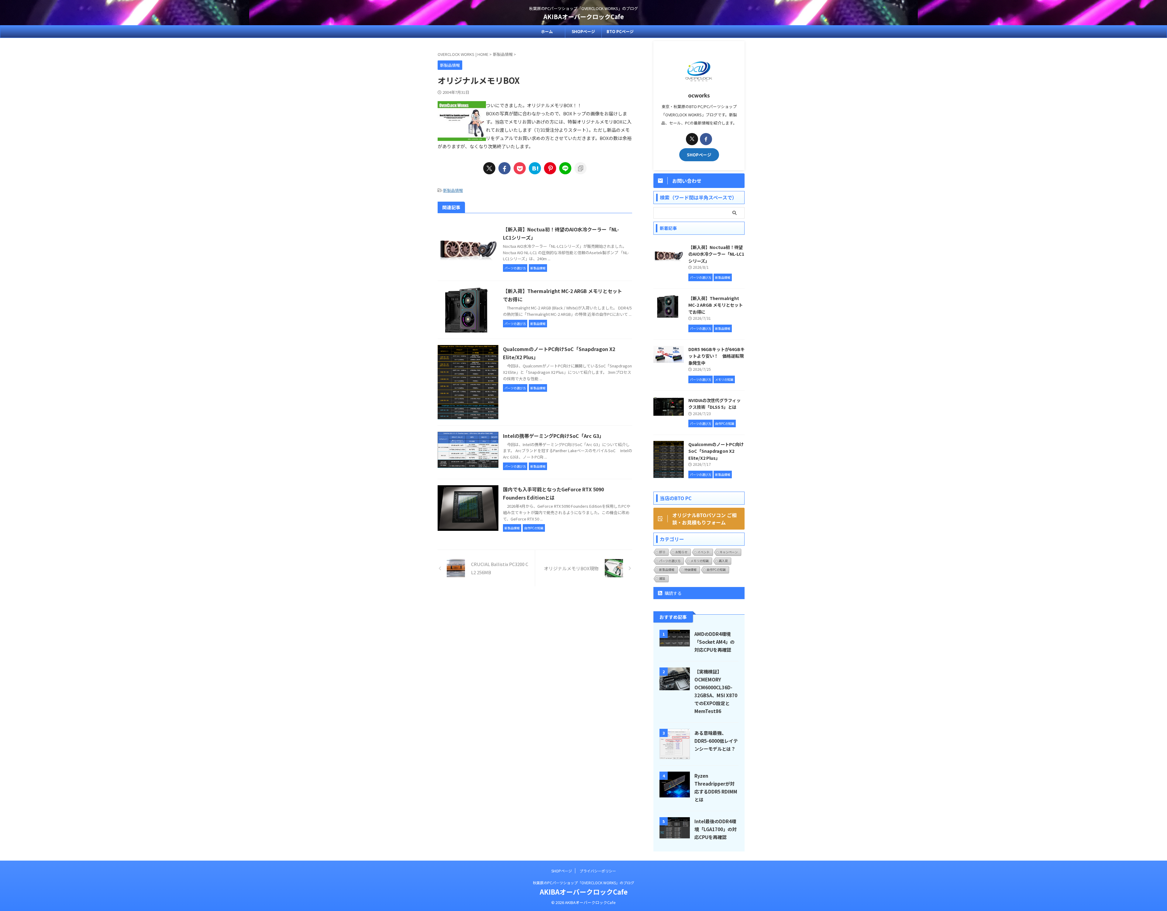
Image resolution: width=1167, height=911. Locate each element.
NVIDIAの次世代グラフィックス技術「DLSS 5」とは (714, 403)
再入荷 (723, 560)
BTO (662, 552)
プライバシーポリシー (598, 870)
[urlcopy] (580, 168)
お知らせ (681, 552)
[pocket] (520, 168)
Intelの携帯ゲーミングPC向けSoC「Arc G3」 (553, 435)
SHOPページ (583, 31)
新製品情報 (453, 190)
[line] (565, 168)
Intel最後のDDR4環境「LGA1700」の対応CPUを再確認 (715, 829)
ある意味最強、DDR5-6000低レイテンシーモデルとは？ (716, 740)
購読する (673, 593)
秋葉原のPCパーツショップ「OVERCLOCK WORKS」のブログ (583, 882)
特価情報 (690, 569)
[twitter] (489, 168)
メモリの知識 (699, 560)
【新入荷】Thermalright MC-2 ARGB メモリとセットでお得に (715, 305)
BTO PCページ (620, 31)
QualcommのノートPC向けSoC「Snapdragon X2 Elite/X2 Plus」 (716, 451)
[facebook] (504, 168)
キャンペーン (729, 552)
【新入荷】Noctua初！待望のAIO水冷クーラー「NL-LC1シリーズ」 (716, 254)
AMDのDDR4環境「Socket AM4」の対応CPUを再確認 (714, 641)
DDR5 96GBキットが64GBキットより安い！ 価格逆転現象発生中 (716, 356)
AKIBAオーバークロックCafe (583, 16)
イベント (703, 552)
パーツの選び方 (669, 560)
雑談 (662, 578)
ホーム (547, 31)
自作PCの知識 (716, 569)
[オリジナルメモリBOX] (535, 168)
